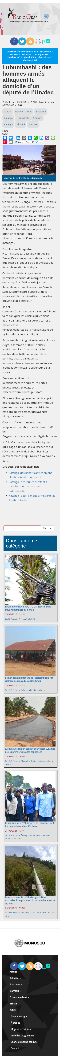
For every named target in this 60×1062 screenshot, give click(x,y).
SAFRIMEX (9, 764)
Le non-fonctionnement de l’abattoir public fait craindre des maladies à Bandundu (29, 679)
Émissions (15, 984)
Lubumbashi (22, 117)
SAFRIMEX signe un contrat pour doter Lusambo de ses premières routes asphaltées (30, 750)
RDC (33, 619)
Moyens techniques (21, 1029)
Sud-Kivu (26, 912)
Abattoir (25, 690)
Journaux (14, 990)
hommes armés (23, 111)
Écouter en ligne (19, 1016)
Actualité (37, 117)
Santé (7, 619)
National (33, 124)
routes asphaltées (44, 761)
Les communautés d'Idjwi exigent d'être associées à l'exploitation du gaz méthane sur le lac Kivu (30, 900)
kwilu (42, 690)
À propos (15, 1022)
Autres (13, 1009)
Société (8, 690)
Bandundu (34, 690)
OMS (28, 619)
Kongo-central (28, 835)
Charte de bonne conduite (24, 1041)
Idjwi (33, 912)
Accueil (13, 971)
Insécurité (41, 111)
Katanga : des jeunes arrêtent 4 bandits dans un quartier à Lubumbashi (28, 486)
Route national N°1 (13, 838)
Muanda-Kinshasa (43, 835)
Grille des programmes (22, 1035)
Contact (15, 1048)
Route (33, 761)
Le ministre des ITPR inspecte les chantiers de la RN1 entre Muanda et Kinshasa (30, 824)
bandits (8, 111)
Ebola (22, 619)
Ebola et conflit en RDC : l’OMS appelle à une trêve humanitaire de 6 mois (28, 608)
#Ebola (13, 1003)
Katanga (8, 117)
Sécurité (20, 124)
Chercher (47, 528)
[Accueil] (28, 15)
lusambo (26, 761)
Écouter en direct (19, 997)
